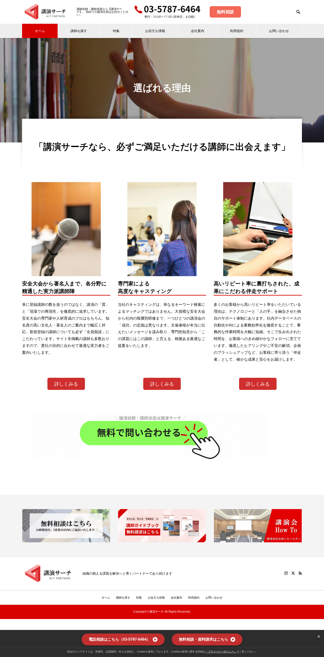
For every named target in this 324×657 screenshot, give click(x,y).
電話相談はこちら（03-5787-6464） (119, 639)
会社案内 (197, 31)
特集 (116, 31)
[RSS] (300, 573)
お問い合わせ (279, 31)
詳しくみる (66, 384)
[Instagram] (286, 573)
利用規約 (236, 31)
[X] (293, 573)
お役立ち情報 (155, 31)
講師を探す (78, 31)
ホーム (40, 31)
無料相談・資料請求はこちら (203, 639)
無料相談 (225, 11)
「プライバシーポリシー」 (221, 651)
